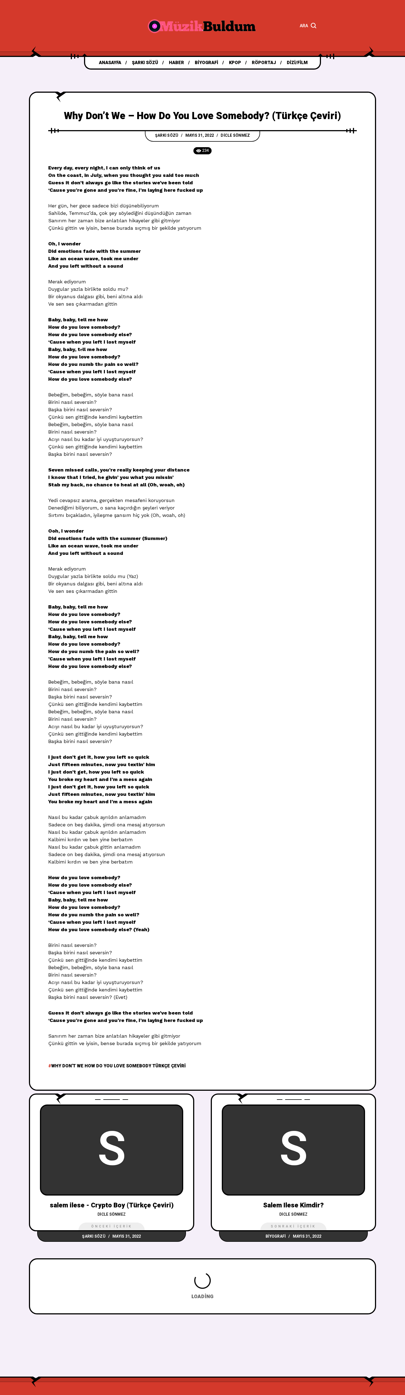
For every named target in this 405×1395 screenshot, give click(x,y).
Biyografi (276, 1236)
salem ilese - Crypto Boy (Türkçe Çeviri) (112, 1205)
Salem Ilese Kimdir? (293, 1205)
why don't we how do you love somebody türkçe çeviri (118, 1066)
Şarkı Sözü (167, 135)
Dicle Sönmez (235, 135)
